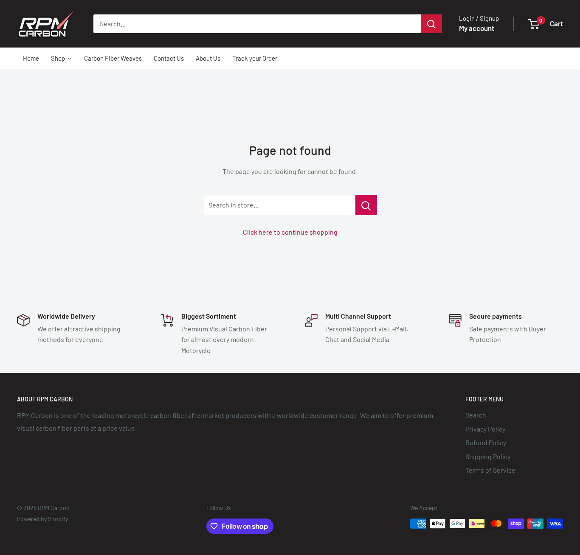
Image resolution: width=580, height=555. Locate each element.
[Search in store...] (366, 205)
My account (476, 28)
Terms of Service (490, 470)
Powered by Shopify (42, 518)
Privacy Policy (485, 429)
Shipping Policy (487, 456)
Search (475, 415)
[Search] (431, 23)
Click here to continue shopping (290, 232)
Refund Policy (485, 442)
